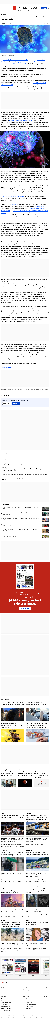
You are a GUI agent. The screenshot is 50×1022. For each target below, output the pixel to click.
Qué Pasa (3, 14)
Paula (27, 920)
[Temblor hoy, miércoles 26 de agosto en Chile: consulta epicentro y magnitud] (41, 783)
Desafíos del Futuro (40, 389)
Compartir (4, 55)
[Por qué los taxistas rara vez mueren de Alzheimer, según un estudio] (37, 714)
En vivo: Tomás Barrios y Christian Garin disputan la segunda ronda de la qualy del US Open (37, 881)
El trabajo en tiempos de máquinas (34, 844)
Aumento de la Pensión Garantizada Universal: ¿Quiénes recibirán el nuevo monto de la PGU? (21, 519)
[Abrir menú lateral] (2, 8)
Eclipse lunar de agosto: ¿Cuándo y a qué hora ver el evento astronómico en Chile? (25, 772)
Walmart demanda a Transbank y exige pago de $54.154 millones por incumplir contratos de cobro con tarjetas (25, 479)
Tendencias (4, 850)
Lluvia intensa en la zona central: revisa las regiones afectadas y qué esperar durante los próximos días (12, 704)
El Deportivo (29, 850)
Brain (22, 389)
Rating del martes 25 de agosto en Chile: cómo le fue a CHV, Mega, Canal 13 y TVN (8, 772)
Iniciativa (46, 389)
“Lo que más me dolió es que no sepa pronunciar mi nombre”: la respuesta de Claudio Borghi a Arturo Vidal (21, 524)
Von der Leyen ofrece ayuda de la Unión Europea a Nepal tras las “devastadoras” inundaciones (24, 474)
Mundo (3, 920)
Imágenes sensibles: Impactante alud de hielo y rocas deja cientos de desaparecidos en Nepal (21, 508)
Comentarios (11, 55)
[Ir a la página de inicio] (25, 8)
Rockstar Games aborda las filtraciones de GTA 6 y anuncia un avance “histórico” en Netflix (11, 890)
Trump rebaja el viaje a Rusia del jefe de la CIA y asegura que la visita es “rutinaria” (12, 944)
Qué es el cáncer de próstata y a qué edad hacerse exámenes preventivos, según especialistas (36, 725)
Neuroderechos (13, 389)
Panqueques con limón (7, 457)
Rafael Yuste (15, 204)
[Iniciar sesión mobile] (48, 8)
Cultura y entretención (32, 887)
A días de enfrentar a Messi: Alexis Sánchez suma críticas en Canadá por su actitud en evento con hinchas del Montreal (21, 535)
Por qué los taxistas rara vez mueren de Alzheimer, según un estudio (36, 704)
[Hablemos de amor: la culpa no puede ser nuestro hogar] (37, 934)
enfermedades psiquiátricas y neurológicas (20, 120)
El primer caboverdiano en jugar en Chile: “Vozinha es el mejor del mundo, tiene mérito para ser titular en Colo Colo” (37, 874)
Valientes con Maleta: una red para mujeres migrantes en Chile (36, 944)
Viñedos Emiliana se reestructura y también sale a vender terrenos (18, 465)
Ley (2, 391)
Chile (2, 813)
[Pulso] (20, 974)
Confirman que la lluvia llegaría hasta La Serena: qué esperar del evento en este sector (12, 873)
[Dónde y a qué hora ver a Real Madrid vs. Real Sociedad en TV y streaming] (12, 828)
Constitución (26, 389)
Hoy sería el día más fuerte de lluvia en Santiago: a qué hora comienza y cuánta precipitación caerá (20, 513)
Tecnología (4, 887)
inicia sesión (6, 403)
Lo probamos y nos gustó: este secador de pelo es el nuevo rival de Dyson (37, 949)
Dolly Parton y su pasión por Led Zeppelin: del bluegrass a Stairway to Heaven (37, 910)
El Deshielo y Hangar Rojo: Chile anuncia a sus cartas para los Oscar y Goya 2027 (37, 890)
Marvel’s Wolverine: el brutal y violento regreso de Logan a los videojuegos (11, 725)
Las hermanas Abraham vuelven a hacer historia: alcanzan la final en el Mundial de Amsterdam (37, 854)
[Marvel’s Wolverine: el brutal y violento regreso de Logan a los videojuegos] (12, 735)
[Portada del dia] (25, 588)
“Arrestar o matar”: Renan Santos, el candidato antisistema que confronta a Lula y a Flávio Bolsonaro (12, 950)
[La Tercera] (7, 974)
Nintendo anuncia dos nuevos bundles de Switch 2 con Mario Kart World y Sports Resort (12, 915)
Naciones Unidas (39, 206)
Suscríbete (16, 403)
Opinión (8, 389)
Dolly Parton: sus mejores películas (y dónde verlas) (36, 915)
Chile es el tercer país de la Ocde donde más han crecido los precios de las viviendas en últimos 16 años (36, 839)
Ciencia (19, 389)
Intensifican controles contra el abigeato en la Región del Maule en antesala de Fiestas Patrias (12, 845)
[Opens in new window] (34, 974)
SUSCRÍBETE (25, 609)
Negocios (28, 813)
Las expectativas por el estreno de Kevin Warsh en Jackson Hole (17, 461)
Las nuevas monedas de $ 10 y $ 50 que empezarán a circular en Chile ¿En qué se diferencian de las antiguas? (20, 530)
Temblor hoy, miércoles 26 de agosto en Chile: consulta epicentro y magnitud (41, 773)
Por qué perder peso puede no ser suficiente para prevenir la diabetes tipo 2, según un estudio (12, 881)
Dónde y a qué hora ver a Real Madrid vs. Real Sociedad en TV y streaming (12, 816)
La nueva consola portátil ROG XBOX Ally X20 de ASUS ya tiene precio (12, 910)
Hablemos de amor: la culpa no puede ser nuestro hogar (37, 923)
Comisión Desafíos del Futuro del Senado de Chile (15, 60)
